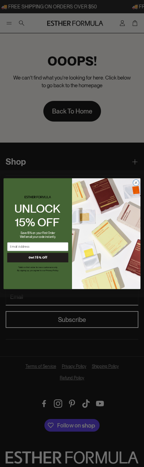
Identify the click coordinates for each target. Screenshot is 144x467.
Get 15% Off (38, 257)
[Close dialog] (136, 182)
